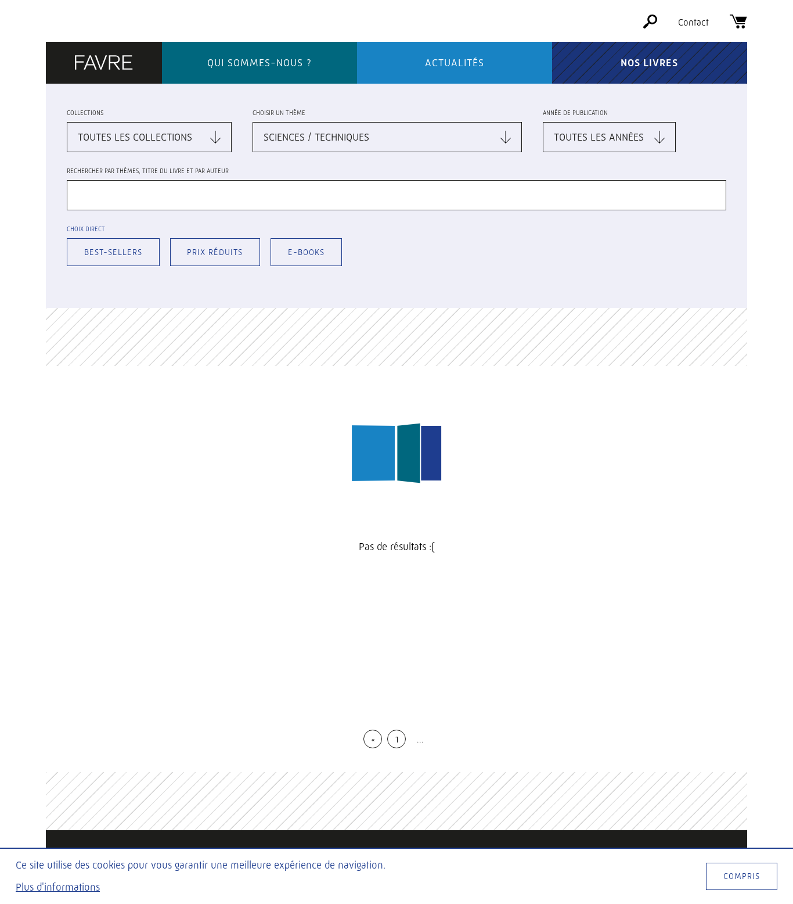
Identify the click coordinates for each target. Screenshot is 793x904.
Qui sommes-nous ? (259, 63)
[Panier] (738, 25)
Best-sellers (113, 252)
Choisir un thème (279, 113)
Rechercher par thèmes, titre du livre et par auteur (148, 171)
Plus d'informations (58, 887)
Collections (85, 113)
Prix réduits (215, 252)
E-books (306, 252)
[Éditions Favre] (104, 63)
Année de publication (575, 113)
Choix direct (86, 229)
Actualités (454, 63)
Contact (693, 22)
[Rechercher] (650, 25)
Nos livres (649, 63)
